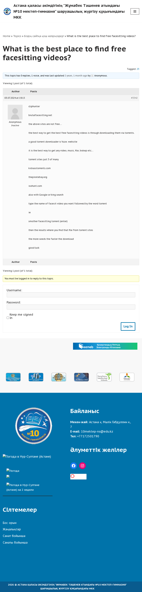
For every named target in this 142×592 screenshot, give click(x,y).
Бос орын (9, 523)
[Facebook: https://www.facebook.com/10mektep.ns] (73, 465)
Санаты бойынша (15, 542)
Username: (14, 290)
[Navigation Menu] (135, 11)
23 (138, 69)
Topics (17, 36)
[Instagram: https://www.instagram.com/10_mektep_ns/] (82, 465)
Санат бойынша (14, 536)
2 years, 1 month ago (76, 75)
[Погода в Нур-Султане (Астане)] (27, 456)
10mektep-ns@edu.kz (97, 431)
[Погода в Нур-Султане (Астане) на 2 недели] (27, 486)
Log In (128, 326)
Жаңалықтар (12, 529)
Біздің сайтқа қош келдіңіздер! (44, 36)
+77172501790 (88, 436)
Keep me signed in (21, 316)
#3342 (134, 97)
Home (6, 36)
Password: (14, 302)
